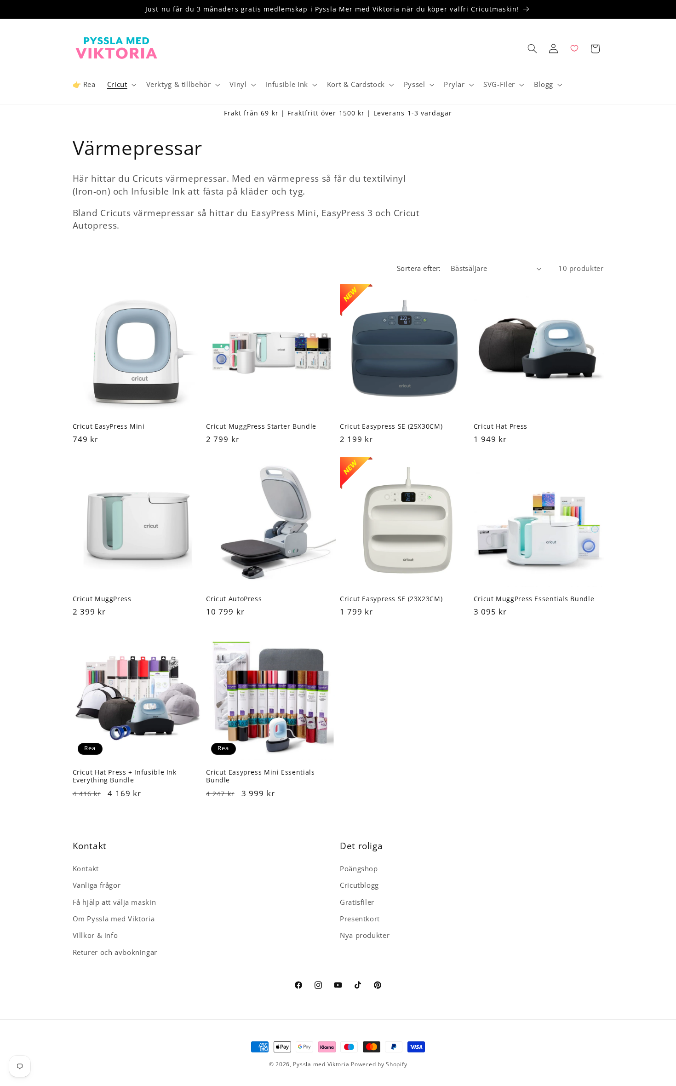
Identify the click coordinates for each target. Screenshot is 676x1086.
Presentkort (360, 918)
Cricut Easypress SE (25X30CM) (391, 426)
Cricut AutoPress (234, 599)
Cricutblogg (359, 885)
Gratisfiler (357, 902)
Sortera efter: (419, 268)
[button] (120, 85)
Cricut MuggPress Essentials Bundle (534, 599)
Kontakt (86, 868)
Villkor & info (95, 935)
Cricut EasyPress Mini (109, 426)
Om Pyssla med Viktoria (114, 918)
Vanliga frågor (97, 885)
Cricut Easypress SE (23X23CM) (391, 599)
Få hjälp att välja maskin (114, 902)
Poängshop (359, 868)
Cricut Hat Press (500, 426)
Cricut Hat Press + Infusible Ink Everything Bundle (125, 776)
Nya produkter (365, 935)
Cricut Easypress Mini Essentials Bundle (260, 776)
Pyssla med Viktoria (321, 1064)
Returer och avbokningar (115, 952)
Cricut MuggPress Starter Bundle (261, 426)
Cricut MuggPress (102, 599)
